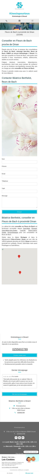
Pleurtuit (34, 228)
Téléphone (5, 181)
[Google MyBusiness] (19, 437)
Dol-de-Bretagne (13, 232)
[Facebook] (16, 437)
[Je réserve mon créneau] (19, 21)
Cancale (22, 230)
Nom (3, 159)
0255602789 (20, 349)
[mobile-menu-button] (32, 20)
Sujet (3, 188)
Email (3, 173)
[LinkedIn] (23, 437)
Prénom (4, 166)
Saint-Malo (26, 228)
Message (4, 196)
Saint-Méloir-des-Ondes (9, 230)
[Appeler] (6, 21)
